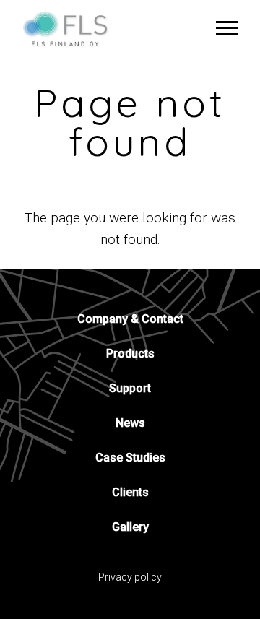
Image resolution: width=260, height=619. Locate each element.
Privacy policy (130, 577)
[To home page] (70, 29)
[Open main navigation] (227, 27)
